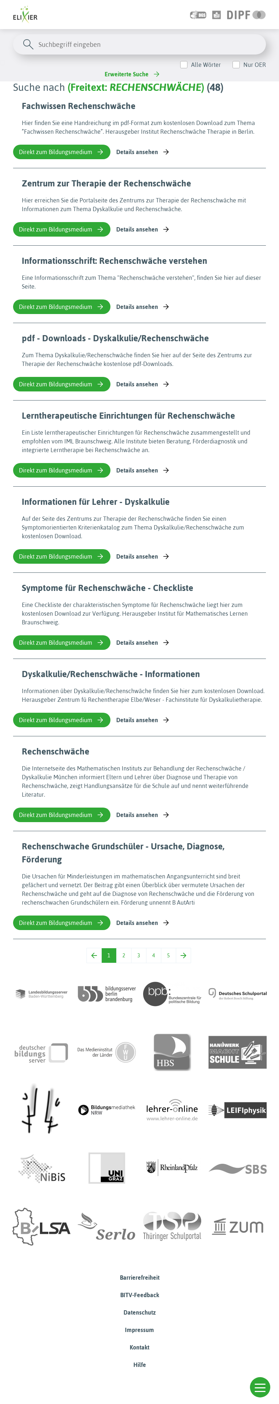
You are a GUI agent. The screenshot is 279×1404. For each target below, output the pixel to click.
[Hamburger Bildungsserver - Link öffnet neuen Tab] (172, 1052)
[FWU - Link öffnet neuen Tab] (107, 1052)
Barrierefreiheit (139, 1277)
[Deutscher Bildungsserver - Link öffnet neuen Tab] (41, 1052)
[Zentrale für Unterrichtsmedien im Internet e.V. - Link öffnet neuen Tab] (238, 1227)
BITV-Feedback (139, 1295)
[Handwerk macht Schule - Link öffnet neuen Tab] (238, 1052)
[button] (260, 1387)
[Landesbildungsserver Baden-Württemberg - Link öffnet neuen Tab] (41, 994)
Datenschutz (140, 1312)
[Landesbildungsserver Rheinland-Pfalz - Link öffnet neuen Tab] (172, 1168)
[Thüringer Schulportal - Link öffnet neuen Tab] (172, 1227)
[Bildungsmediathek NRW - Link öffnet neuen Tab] (107, 1110)
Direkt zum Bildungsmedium (55, 152)
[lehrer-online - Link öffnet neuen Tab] (172, 1110)
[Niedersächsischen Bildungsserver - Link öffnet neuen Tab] (41, 1168)
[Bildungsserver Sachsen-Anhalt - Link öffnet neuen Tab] (41, 1227)
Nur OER (254, 64)
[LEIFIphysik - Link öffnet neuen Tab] (238, 1110)
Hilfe (139, 1364)
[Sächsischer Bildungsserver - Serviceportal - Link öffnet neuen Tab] (238, 1168)
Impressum (139, 1330)
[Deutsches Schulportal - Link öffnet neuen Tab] (238, 994)
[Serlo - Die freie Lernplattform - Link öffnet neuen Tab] (107, 1227)
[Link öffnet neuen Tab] (246, 14)
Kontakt (139, 1347)
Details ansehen (137, 152)
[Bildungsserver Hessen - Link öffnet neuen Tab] (41, 1110)
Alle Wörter (206, 64)
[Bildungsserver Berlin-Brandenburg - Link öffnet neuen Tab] (107, 994)
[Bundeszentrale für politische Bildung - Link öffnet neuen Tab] (172, 994)
